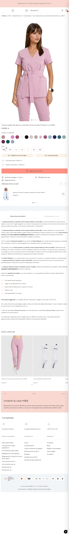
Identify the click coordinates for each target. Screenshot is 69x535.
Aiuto (26, 443)
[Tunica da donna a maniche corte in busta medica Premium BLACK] (26, 137)
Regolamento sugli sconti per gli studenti (12, 457)
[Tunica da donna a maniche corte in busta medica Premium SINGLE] (3, 142)
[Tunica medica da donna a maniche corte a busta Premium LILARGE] (40, 137)
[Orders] (62, 11)
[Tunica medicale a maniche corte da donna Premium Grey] (12, 142)
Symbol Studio (32, 489)
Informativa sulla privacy (10, 450)
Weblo (49, 489)
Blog (48, 445)
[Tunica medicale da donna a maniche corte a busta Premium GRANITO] (54, 137)
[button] (61, 184)
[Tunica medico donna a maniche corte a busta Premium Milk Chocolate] (8, 137)
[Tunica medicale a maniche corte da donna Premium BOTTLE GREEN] (8, 142)
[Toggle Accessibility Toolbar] (66, 532)
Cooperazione (29, 445)
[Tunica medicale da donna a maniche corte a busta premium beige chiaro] (31, 137)
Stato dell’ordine (7, 443)
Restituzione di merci (31, 451)
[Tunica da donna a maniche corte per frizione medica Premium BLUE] (50, 137)
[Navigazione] (13, 10)
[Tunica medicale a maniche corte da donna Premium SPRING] (45, 137)
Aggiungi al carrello (36, 171)
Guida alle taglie (53, 155)
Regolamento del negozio (10, 453)
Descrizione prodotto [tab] (17, 216)
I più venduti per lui (8, 464)
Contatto (50, 454)
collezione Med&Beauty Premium (23, 234)
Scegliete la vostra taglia (18, 155)
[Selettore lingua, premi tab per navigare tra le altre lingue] (5, 479)
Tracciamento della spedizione (8, 447)
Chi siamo (50, 443)
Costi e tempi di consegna (33, 448)
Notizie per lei (6, 467)
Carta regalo (51, 451)
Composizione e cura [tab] (51, 216)
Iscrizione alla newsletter (32, 460)
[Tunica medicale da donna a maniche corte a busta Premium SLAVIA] (64, 137)
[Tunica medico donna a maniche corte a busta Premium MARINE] (59, 137)
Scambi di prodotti (30, 457)
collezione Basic (51, 310)
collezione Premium (20, 310)
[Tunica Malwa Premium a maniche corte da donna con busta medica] (17, 137)
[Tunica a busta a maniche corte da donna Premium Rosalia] (12, 137)
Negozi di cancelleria (54, 448)
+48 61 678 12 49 (52, 429)
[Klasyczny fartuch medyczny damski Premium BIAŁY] (63, 194)
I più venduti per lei (8, 461)
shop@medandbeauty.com (32, 429)
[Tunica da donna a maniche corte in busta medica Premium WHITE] (22, 137)
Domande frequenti (8, 429)
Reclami (27, 454)
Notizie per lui (6, 470)
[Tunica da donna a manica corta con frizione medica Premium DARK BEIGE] (36, 137)
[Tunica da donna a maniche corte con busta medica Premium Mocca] (3, 137)
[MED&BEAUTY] (34, 10)
